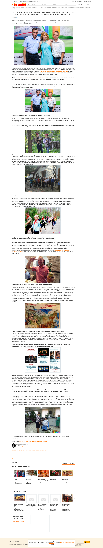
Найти (28, 4)
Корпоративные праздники (37, 7)
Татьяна (18, 445)
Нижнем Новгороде (37, 1)
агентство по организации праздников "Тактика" (31, 77)
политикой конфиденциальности (67, 542)
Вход (73, 1)
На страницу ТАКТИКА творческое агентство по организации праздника (30, 450)
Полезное (18, 7)
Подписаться (39, 516)
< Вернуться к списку (16, 458)
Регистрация (79, 1)
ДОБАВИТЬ (88, 4)
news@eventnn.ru (80, 543)
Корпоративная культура (18, 521)
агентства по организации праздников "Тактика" (33, 441)
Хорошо (51, 544)
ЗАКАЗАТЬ (80, 4)
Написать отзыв (68, 463)
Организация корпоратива (26, 7)
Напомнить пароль (87, 1)
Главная (13, 7)
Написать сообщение (20, 446)
